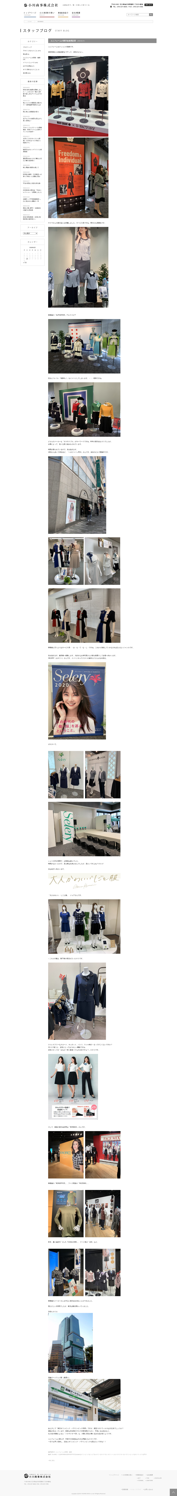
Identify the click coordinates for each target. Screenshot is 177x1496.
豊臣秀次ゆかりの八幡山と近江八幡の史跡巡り (32, 158)
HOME (30, 21)
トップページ (114, 1475)
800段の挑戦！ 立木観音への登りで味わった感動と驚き (32, 174)
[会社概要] (76, 14)
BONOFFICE (71, 1454)
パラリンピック (129, 1454)
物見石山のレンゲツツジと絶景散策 (32, 149)
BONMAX (40, 21)
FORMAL (141, 1480)
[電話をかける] (126, 6)
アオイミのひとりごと (30, 51)
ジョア (92, 1454)
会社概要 (150, 1475)
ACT (139, 1478)
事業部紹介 (140, 1475)
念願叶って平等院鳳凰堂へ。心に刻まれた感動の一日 (32, 199)
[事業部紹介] (63, 14)
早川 (145, 1454)
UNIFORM (149, 1480)
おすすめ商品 (27, 66)
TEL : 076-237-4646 (30, 1484)
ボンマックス (139, 1454)
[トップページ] (30, 14)
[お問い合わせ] (148, 5)
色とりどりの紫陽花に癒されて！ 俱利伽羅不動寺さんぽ (32, 103)
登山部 (25, 54)
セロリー (97, 1454)
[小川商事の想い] (47, 14)
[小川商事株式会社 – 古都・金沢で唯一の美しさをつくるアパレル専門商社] (41, 6)
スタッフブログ (136, 1489)
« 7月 (25, 262)
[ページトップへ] (173, 1492)
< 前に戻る (51, 1460)
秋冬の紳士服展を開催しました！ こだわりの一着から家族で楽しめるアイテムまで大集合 (32, 92)
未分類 (25, 73)
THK (147, 1478)
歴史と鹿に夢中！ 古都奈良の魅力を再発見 (32, 208)
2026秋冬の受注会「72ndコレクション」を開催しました (32, 190)
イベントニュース (29, 62)
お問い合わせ (148, 1489)
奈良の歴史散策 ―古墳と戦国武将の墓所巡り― (32, 217)
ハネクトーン (110, 1454)
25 (27, 259)
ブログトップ (27, 47)
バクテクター (119, 1454)
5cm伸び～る (56, 1454)
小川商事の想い (128, 1475)
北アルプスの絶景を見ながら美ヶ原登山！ (32, 119)
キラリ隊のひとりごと (30, 69)
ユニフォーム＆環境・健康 (31, 58)
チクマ (103, 1454)
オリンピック (85, 1454)
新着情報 (125, 1489)
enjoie (78, 1454)
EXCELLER (158, 1478)
